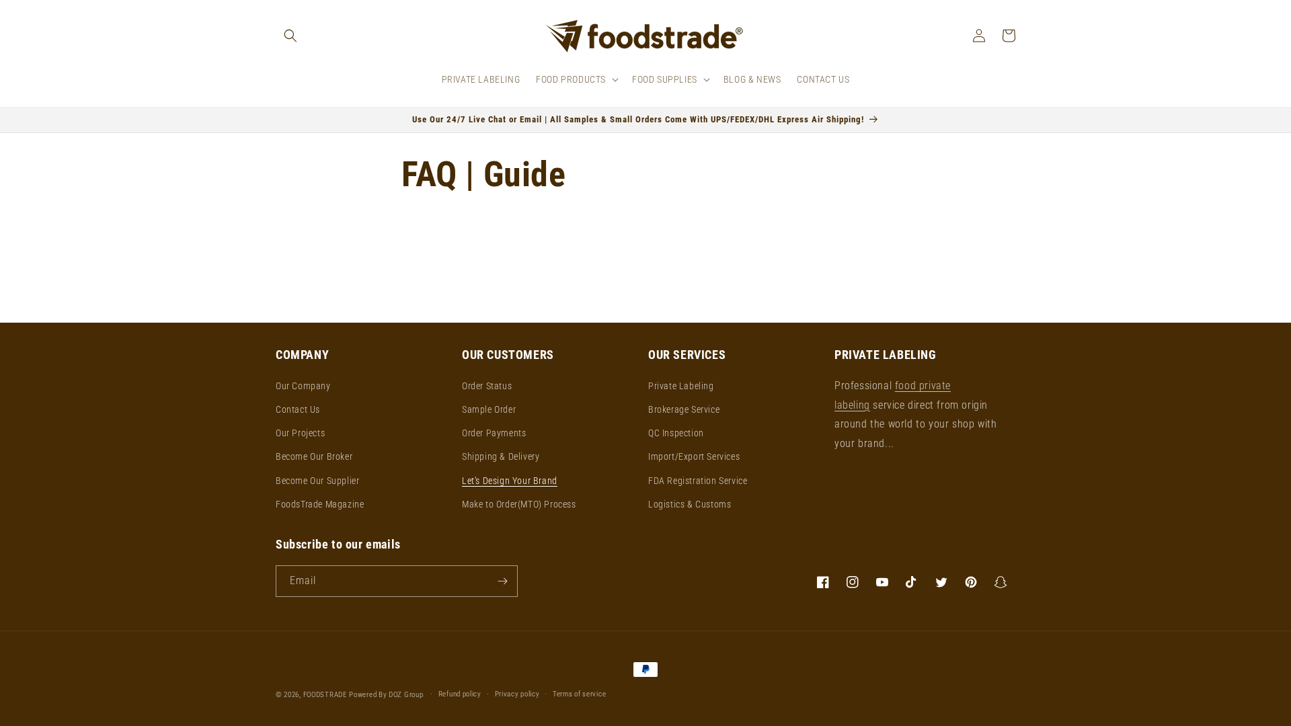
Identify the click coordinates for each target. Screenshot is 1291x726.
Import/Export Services (694, 456)
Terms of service (579, 694)
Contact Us (298, 409)
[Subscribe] (502, 581)
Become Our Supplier (317, 480)
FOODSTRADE (325, 694)
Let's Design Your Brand (509, 480)
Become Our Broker (314, 456)
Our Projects (300, 433)
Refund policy (459, 694)
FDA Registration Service (697, 480)
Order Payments (494, 433)
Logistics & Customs (689, 504)
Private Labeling (681, 385)
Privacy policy (517, 694)
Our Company (303, 385)
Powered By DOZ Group (387, 694)
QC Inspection (676, 433)
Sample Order (489, 409)
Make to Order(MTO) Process (519, 504)
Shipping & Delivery (500, 456)
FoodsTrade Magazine (320, 504)
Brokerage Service (683, 409)
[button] (290, 35)
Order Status (487, 385)
